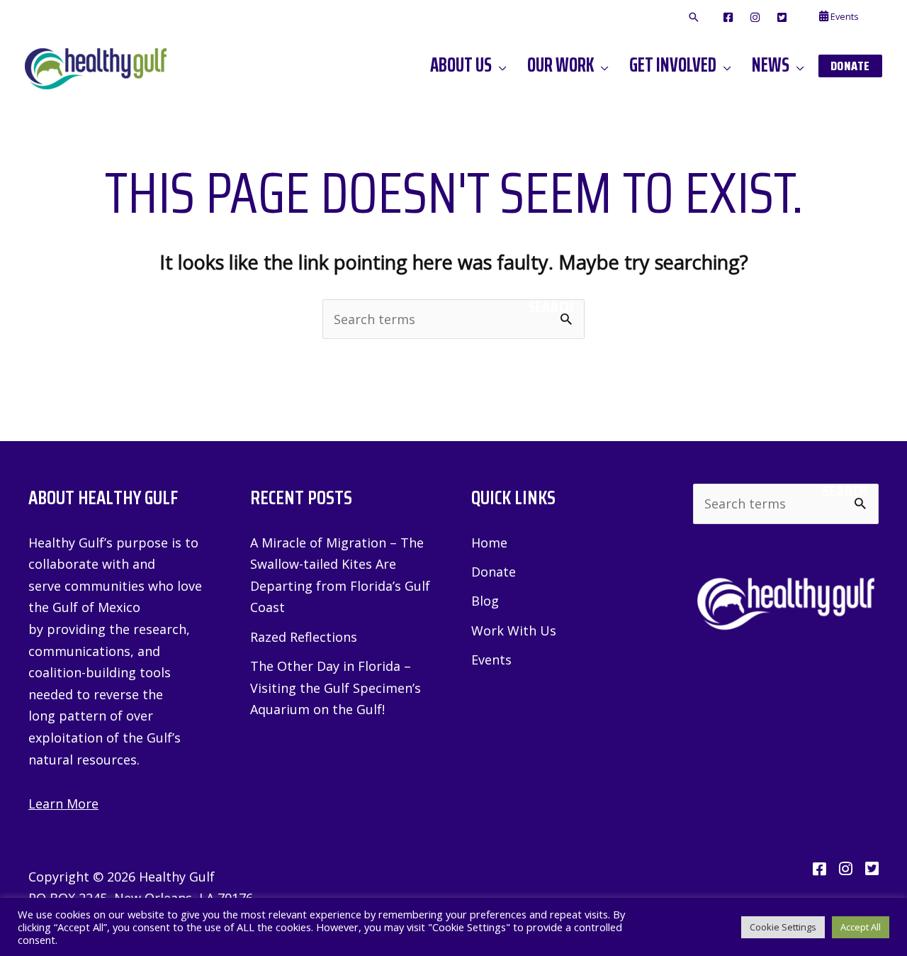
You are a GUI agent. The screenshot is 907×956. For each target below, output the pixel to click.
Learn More (63, 803)
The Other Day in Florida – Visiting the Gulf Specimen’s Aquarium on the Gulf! (335, 687)
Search (551, 307)
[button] (693, 17)
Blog (485, 600)
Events (491, 659)
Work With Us (513, 630)
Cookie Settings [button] (783, 927)
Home (489, 542)
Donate (493, 571)
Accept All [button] (860, 927)
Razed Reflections (303, 636)
